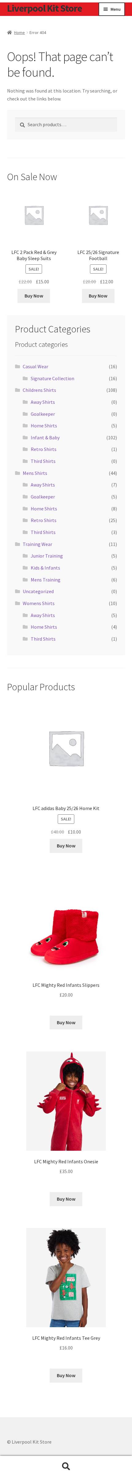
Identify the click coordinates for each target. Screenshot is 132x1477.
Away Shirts (43, 402)
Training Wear (37, 544)
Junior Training (47, 556)
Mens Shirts (35, 473)
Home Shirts (44, 425)
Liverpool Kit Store (44, 8)
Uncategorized (38, 591)
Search (66, 1466)
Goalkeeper (43, 414)
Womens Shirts (39, 603)
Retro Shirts (43, 449)
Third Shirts (43, 461)
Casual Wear (35, 366)
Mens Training (45, 580)
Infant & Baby (45, 437)
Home (19, 32)
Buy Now (34, 296)
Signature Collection (52, 378)
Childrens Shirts (39, 390)
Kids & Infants (45, 568)
